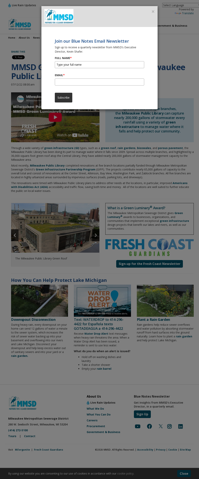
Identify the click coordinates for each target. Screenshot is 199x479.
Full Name (63, 58)
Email (60, 75)
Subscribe (64, 97)
